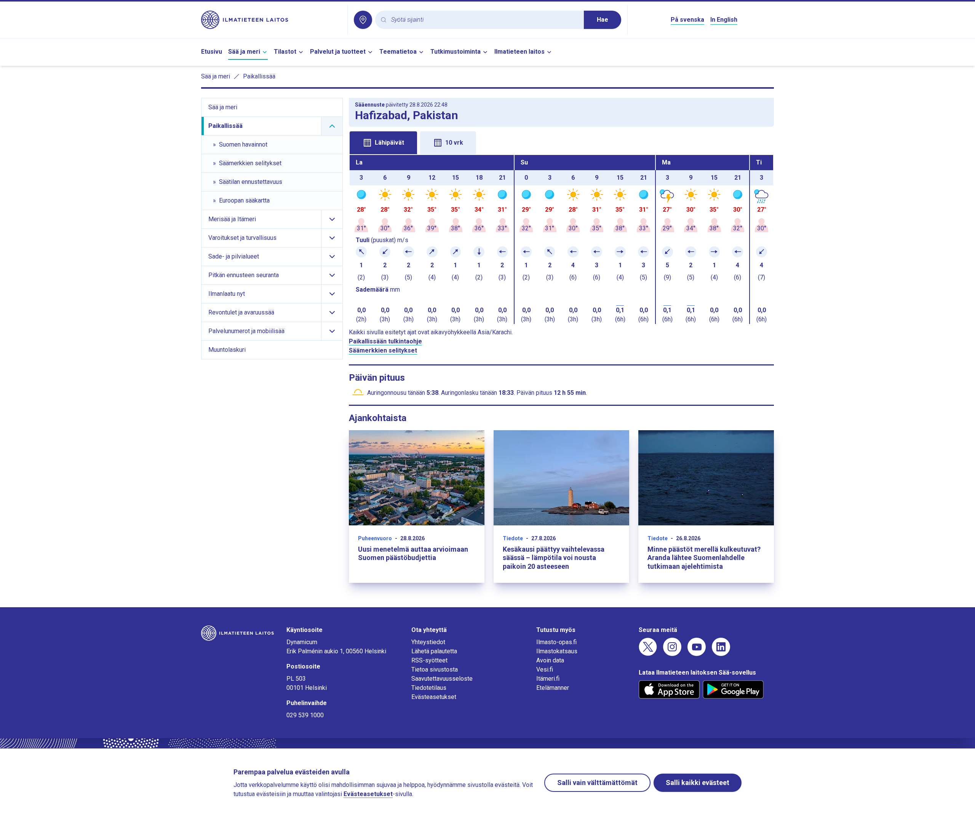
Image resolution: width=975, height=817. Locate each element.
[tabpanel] (561, 239)
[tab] (383, 142)
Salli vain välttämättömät (597, 783)
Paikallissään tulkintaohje (385, 341)
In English (723, 19)
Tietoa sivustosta (434, 669)
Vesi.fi (544, 669)
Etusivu (211, 51)
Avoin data (550, 660)
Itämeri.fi (547, 678)
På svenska (687, 19)
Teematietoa (398, 51)
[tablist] (561, 142)
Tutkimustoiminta (455, 51)
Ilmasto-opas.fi (556, 642)
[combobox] (484, 20)
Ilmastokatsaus (556, 651)
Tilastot (285, 51)
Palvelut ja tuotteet (338, 51)
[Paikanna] (363, 20)
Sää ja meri (244, 51)
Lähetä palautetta (434, 651)
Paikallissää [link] (259, 76)
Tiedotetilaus (428, 687)
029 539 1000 (305, 715)
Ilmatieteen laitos (519, 51)
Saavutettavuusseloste (442, 678)
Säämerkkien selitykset (383, 350)
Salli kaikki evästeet (697, 783)
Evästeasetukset (433, 697)
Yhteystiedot (428, 642)
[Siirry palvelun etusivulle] (271, 20)
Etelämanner (552, 687)
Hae (602, 19)
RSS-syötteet (429, 660)
